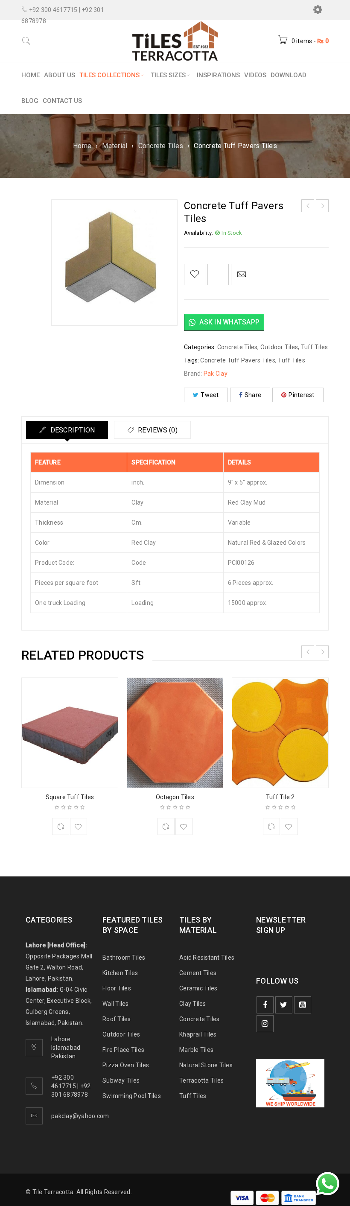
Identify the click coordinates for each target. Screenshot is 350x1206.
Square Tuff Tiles (70, 797)
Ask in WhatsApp (229, 322)
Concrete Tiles (161, 146)
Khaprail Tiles (198, 1034)
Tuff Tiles (314, 347)
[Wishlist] (194, 274)
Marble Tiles (196, 1049)
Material (114, 146)
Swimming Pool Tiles (131, 1095)
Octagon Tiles (175, 797)
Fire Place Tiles (123, 1049)
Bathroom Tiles (124, 957)
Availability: (198, 233)
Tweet (210, 394)
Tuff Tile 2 (280, 797)
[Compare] (60, 826)
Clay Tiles (192, 1003)
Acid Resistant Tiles (206, 957)
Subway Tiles (121, 1080)
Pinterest (301, 394)
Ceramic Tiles (198, 988)
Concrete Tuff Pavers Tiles (237, 360)
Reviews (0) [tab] (157, 430)
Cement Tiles (197, 972)
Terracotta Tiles (201, 1080)
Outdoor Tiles (279, 347)
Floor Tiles (116, 988)
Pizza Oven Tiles (125, 1065)
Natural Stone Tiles (206, 1065)
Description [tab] (71, 430)
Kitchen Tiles (120, 972)
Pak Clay (216, 373)
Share (253, 394)
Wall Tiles (115, 1003)
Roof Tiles (116, 1019)
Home (82, 146)
